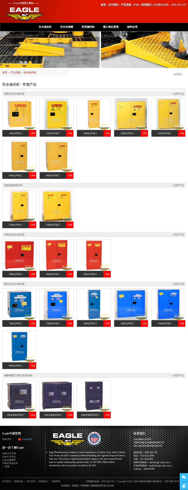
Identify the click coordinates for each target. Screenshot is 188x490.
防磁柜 (75, 485)
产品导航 (126, 4)
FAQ (136, 4)
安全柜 (110, 485)
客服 (184, 477)
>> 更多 (6, 466)
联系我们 (146, 4)
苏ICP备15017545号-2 (175, 481)
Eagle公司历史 (9, 456)
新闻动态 (18, 481)
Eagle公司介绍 (9, 453)
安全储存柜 (45, 26)
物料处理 (132, 26)
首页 (103, 4)
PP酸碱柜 (84, 485)
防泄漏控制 (88, 26)
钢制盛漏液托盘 (98, 485)
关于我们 (113, 4)
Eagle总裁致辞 (9, 460)
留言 (184, 486)
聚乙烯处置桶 (111, 26)
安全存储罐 (66, 26)
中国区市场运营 (10, 463)
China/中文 (27, 439)
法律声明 (55, 481)
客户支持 (31, 481)
